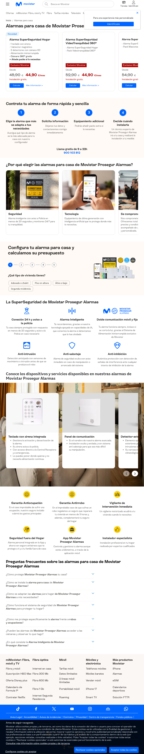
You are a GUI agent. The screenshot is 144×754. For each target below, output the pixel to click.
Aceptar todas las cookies (124, 750)
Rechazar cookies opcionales (90, 750)
